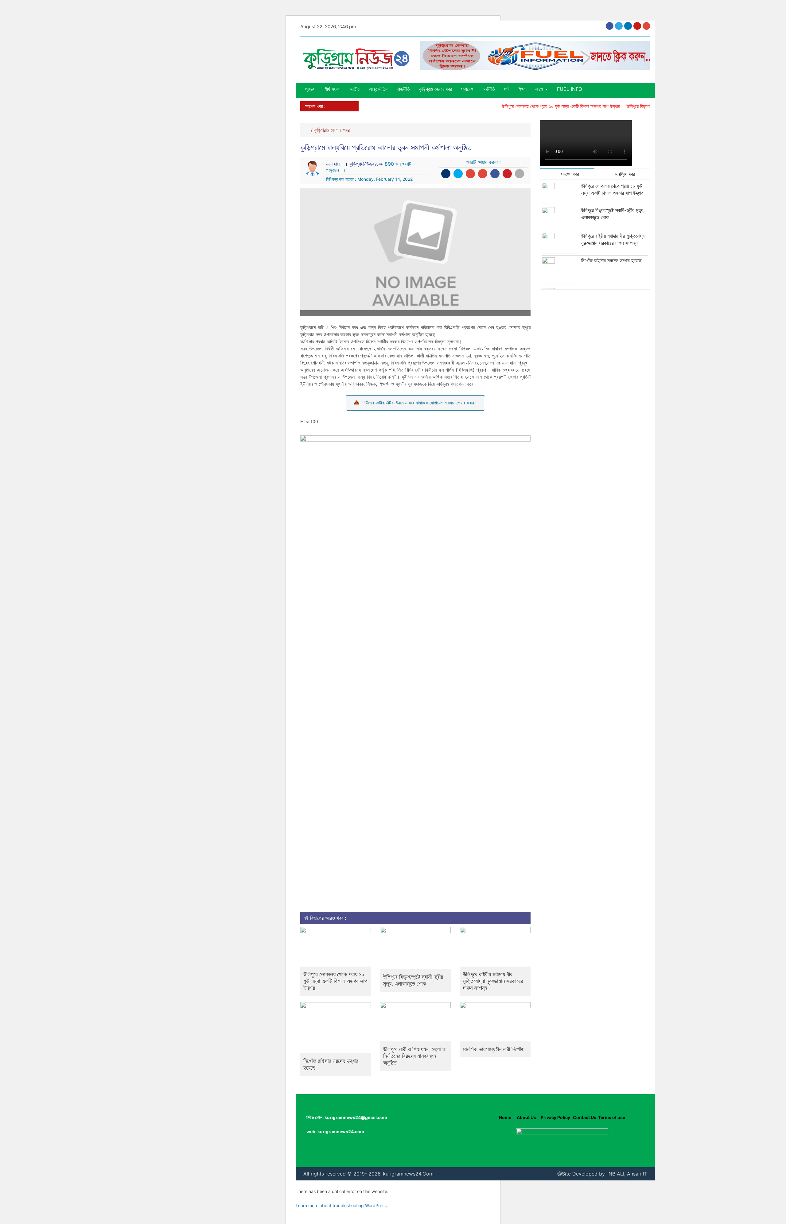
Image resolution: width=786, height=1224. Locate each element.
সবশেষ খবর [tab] (569, 174)
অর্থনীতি (488, 89)
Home (505, 1117)
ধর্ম (506, 89)
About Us (526, 1117)
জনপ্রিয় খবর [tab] (624, 174)
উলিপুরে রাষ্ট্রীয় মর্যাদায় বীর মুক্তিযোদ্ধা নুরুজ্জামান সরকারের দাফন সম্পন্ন (493, 981)
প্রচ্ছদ (310, 89)
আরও (540, 89)
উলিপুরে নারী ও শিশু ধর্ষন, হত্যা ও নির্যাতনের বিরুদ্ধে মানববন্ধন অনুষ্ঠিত (414, 1056)
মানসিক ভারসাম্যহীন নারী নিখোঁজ (493, 1049)
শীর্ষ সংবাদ (332, 89)
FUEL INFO (569, 89)
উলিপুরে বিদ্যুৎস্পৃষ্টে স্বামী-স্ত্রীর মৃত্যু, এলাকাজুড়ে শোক (413, 980)
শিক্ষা (521, 89)
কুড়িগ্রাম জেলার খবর (435, 89)
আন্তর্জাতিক (378, 89)
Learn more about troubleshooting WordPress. (342, 1205)
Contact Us (584, 1117)
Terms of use (611, 1117)
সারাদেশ (467, 89)
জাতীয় (355, 89)
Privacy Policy (555, 1117)
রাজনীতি (403, 89)
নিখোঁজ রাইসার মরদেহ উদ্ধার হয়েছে (330, 1064)
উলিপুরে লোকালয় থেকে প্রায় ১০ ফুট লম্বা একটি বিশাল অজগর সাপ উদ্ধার (544, 106)
